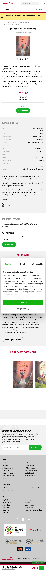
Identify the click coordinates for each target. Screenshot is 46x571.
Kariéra (27, 502)
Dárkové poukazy (31, 465)
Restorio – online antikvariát (34, 510)
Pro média (5, 513)
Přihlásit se (35, 447)
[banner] (12, 2)
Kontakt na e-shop (8, 488)
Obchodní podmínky (8, 468)
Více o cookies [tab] (37, 264)
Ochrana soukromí (31, 471)
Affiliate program (30, 468)
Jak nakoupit (6, 471)
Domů (3, 22)
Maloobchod (6, 505)
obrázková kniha (38, 128)
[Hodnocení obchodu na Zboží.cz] (35, 529)
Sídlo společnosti (7, 490)
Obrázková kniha (25, 22)
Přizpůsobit (21, 309)
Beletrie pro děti (12, 22)
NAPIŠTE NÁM (39, 562)
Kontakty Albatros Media (33, 488)
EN (44, 3)
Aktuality (4, 463)
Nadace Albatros (30, 508)
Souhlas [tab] (8, 264)
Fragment (41, 160)
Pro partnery (6, 510)
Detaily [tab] (23, 264)
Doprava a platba (7, 473)
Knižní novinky (29, 463)
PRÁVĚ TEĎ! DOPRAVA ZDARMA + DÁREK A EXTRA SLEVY (23, 16)
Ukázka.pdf (7, 205)
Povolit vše (23, 302)
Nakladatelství (6, 502)
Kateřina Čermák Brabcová (35, 142)
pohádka (41, 131)
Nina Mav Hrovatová (23, 32)
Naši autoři (5, 465)
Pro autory (5, 508)
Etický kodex (29, 505)
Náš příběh (5, 500)
